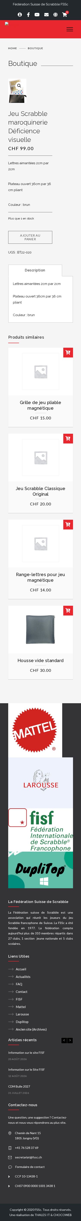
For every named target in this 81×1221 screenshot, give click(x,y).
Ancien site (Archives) (31, 1029)
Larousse (22, 1014)
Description (35, 270)
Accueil (21, 969)
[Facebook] (26, 14)
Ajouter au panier (30, 237)
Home (12, 48)
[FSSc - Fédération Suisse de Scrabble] (32, 25)
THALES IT (42, 1215)
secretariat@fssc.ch (28, 1157)
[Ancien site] (53, 14)
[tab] (35, 269)
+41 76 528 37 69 (26, 1148)
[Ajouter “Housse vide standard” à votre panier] (68, 610)
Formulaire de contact (30, 1167)
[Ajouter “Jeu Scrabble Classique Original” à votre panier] (68, 438)
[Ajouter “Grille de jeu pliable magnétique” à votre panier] (68, 352)
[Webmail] (44, 14)
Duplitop (22, 1022)
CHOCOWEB (62, 1215)
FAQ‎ (19, 984)
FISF (19, 999)
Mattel (21, 1007)
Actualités (23, 977)
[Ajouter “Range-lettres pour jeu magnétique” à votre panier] (68, 524)
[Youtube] (35, 14)
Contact (21, 992)
